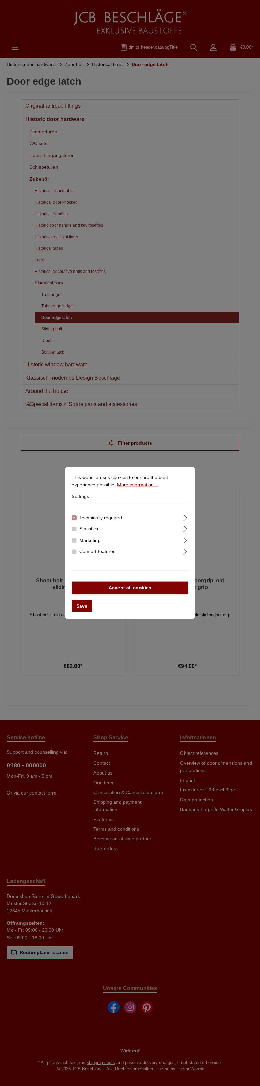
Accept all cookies (130, 587)
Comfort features (97, 551)
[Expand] (185, 516)
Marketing (90, 540)
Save (81, 606)
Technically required (100, 517)
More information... (137, 484)
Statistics (88, 528)
